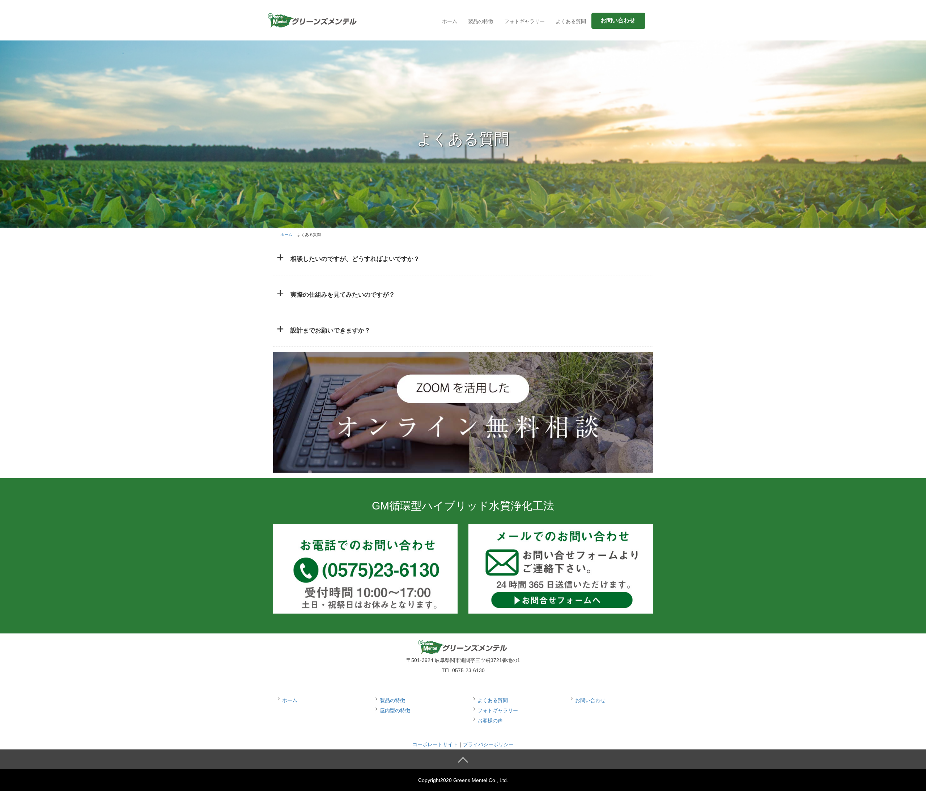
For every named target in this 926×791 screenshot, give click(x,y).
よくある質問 (571, 21)
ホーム (449, 21)
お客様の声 (490, 720)
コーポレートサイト (435, 744)
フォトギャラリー (524, 21)
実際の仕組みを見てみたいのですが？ (342, 294)
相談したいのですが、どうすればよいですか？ (355, 258)
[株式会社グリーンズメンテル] (312, 19)
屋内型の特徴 (395, 710)
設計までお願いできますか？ (330, 330)
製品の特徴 (480, 21)
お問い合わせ (590, 700)
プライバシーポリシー (488, 744)
